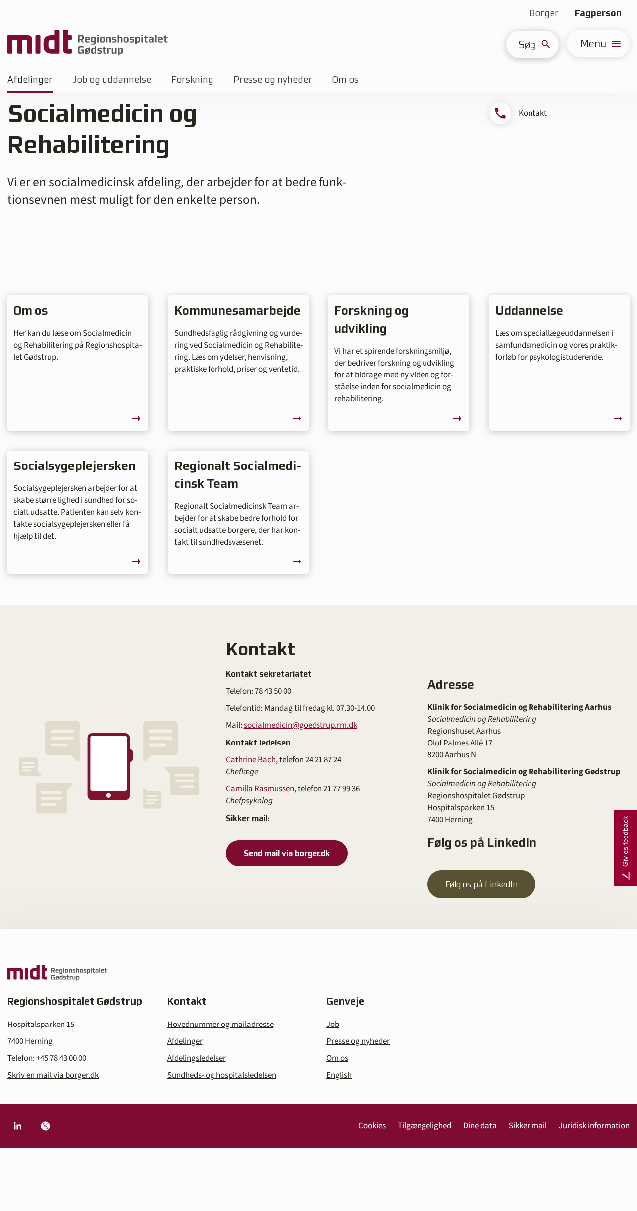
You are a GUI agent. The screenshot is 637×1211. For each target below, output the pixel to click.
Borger (544, 13)
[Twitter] (45, 1126)
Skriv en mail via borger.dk (53, 1075)
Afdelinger (30, 79)
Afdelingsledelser (196, 1058)
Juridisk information (594, 1126)
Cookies (372, 1126)
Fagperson (598, 13)
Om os (345, 79)
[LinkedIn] (17, 1126)
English (339, 1075)
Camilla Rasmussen (260, 789)
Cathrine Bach (251, 760)
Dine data (480, 1126)
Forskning (192, 79)
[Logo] (87, 43)
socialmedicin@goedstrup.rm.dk (300, 725)
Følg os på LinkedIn (481, 884)
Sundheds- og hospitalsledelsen (221, 1075)
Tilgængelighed (424, 1126)
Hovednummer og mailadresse (220, 1024)
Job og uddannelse (112, 79)
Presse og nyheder (272, 79)
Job (332, 1024)
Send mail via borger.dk (287, 853)
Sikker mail (528, 1126)
